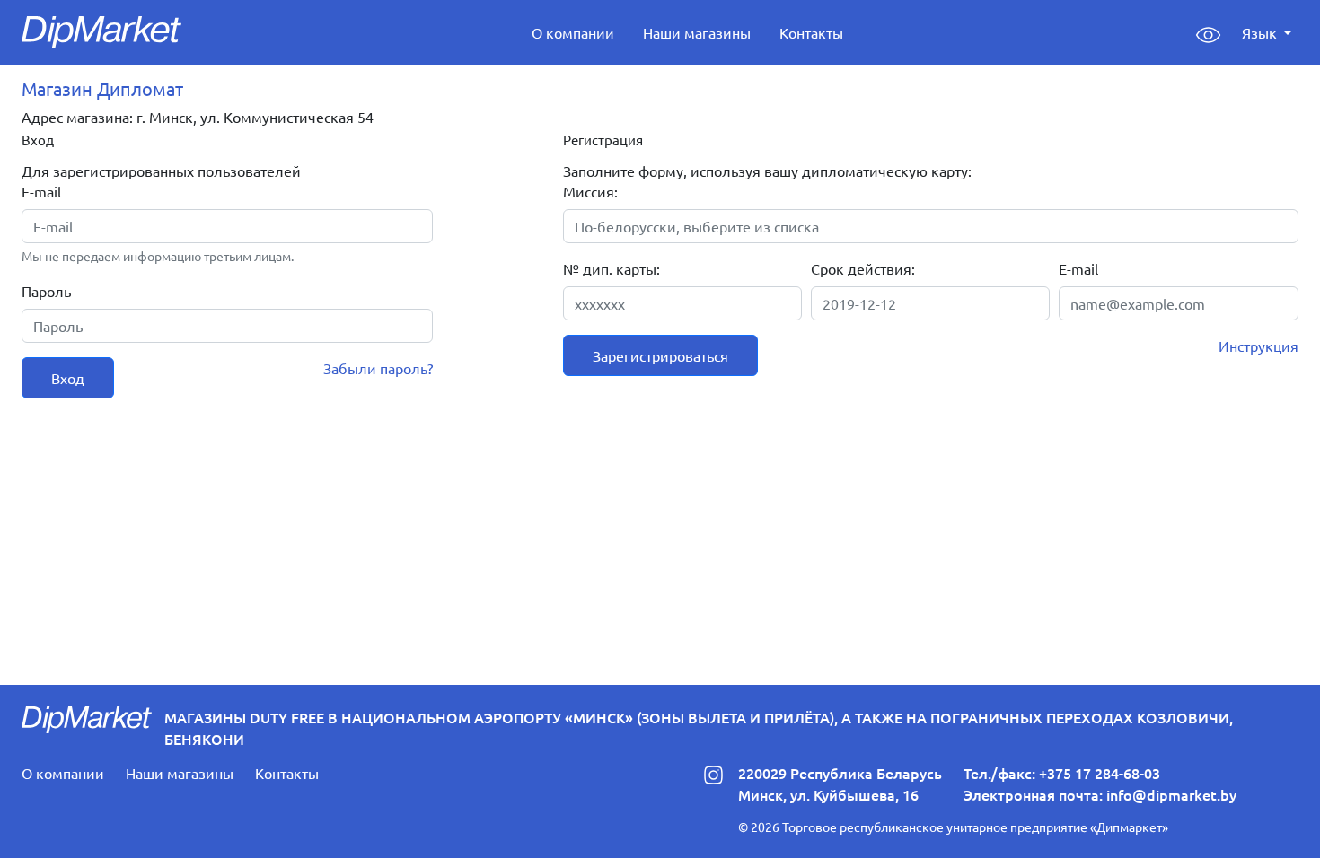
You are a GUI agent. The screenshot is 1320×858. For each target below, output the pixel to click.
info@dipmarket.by (1171, 794)
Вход (67, 378)
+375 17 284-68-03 (1099, 773)
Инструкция (1258, 346)
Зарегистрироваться (660, 355)
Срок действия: (863, 268)
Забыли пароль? (378, 368)
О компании (573, 32)
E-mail (41, 191)
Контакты (811, 32)
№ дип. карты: (611, 268)
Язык (1261, 32)
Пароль (46, 291)
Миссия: (590, 191)
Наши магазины (697, 32)
